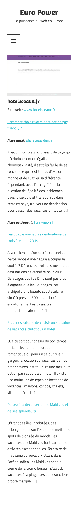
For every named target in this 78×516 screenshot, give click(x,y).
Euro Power (39, 12)
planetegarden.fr (39, 140)
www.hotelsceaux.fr (39, 110)
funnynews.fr (44, 222)
